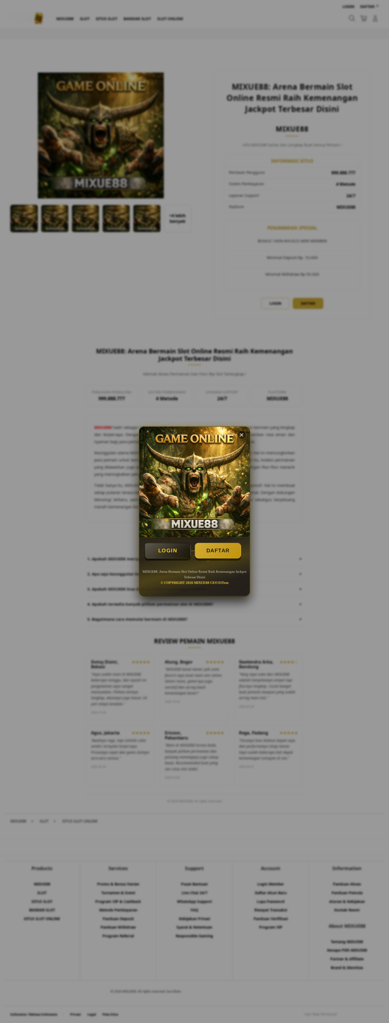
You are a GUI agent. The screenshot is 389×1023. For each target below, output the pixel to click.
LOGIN (167, 550)
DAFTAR (218, 550)
